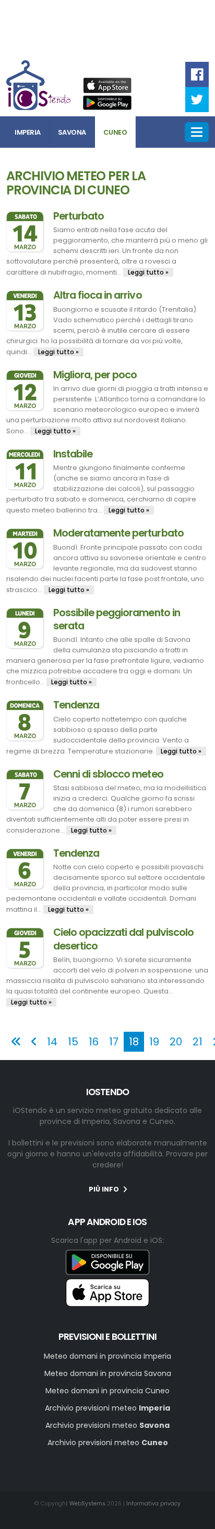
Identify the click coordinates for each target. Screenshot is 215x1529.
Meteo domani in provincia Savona (107, 1373)
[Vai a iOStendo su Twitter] (197, 99)
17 (113, 1041)
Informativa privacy (153, 1504)
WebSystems (87, 1504)
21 (197, 1041)
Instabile (72, 454)
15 (73, 1041)
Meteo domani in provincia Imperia (107, 1356)
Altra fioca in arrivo (97, 295)
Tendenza (76, 705)
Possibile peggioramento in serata (116, 619)
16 (94, 1041)
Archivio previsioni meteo (107, 1408)
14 (52, 1041)
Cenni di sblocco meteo (108, 774)
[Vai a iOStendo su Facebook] (197, 74)
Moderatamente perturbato (118, 533)
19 (154, 1041)
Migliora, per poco (95, 375)
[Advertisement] (107, 28)
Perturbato (78, 216)
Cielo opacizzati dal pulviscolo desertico (123, 939)
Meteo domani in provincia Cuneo (107, 1390)
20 (176, 1041)
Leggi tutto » (148, 272)
